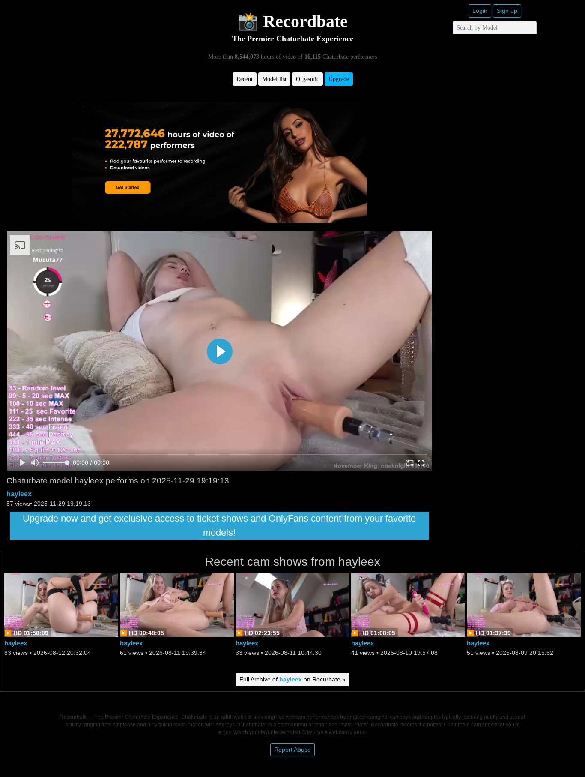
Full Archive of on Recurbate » (292, 679)
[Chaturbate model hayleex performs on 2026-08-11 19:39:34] (177, 604)
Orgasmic (307, 79)
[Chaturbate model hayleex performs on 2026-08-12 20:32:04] (61, 604)
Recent (244, 79)
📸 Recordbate (292, 21)
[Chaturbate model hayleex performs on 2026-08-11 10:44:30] (292, 604)
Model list (274, 79)
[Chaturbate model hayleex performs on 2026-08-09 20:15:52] (524, 604)
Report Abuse (292, 749)
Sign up (507, 10)
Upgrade (338, 79)
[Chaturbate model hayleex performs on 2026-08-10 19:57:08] (408, 604)
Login (479, 10)
